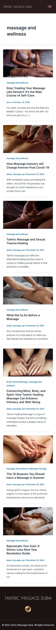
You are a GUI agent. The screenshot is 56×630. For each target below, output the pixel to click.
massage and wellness (17, 83)
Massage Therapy (38, 469)
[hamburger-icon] (49, 7)
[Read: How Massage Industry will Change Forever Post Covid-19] (28, 138)
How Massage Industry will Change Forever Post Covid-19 (28, 165)
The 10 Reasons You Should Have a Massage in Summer (26, 475)
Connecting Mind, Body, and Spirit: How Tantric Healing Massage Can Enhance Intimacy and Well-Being (26, 396)
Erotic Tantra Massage (17, 382)
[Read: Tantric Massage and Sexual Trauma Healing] (28, 214)
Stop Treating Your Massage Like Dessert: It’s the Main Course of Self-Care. (26, 91)
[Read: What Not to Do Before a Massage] (28, 290)
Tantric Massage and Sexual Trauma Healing (26, 241)
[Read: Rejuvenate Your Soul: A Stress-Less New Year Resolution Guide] (28, 521)
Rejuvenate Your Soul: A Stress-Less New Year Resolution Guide (23, 549)
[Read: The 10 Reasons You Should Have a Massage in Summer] (28, 449)
